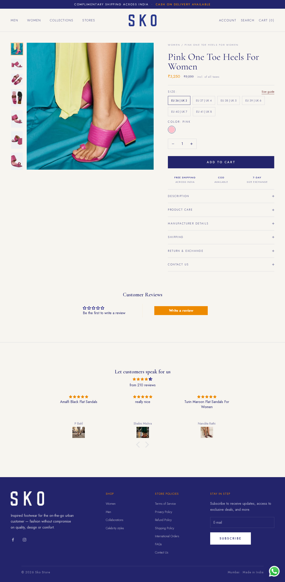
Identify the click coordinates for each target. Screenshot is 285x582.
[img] (142, 379)
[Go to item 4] (17, 98)
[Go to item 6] (17, 140)
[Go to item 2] (17, 64)
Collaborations (114, 520)
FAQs (158, 544)
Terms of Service (165, 503)
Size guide (268, 92)
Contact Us (161, 552)
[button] (139, 445)
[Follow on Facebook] (13, 539)
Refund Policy (163, 520)
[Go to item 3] (17, 79)
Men (14, 20)
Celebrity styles (115, 528)
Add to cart (221, 162)
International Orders (167, 536)
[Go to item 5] (17, 119)
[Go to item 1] (17, 49)
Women (34, 20)
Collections (62, 20)
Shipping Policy (164, 528)
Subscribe (231, 538)
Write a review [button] (181, 310)
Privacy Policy (163, 512)
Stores (88, 20)
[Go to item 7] (17, 161)
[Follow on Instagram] (24, 539)
